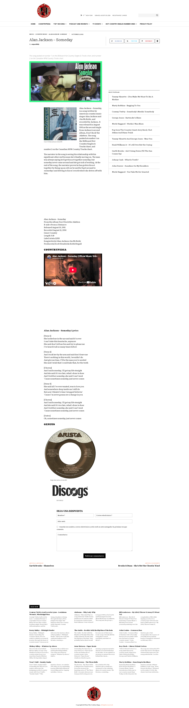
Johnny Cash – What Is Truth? (125, 159)
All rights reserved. (107, 705)
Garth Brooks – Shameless (41, 565)
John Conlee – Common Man (130, 630)
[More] (157, 41)
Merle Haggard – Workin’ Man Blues (128, 123)
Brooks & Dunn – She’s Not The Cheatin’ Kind (139, 565)
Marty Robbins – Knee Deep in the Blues (134, 662)
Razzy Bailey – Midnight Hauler (42, 630)
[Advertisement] (73, 197)
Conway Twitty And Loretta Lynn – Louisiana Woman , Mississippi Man (47, 613)
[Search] (157, 15)
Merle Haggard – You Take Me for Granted (130, 171)
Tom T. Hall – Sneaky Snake (40, 662)
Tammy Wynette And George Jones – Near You (132, 138)
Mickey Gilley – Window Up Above (43, 646)
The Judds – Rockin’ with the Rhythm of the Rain (93, 630)
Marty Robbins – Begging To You (126, 105)
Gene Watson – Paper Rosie (85, 646)
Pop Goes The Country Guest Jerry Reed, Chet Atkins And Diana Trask (132, 131)
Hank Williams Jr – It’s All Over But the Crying (132, 144)
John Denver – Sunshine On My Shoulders (130, 165)
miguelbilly (35, 44)
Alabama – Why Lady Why (85, 612)
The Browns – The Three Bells (86, 662)
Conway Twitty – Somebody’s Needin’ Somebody (133, 111)
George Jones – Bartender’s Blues (126, 117)
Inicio (31, 34)
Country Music (41, 34)
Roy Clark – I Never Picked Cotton (132, 646)
